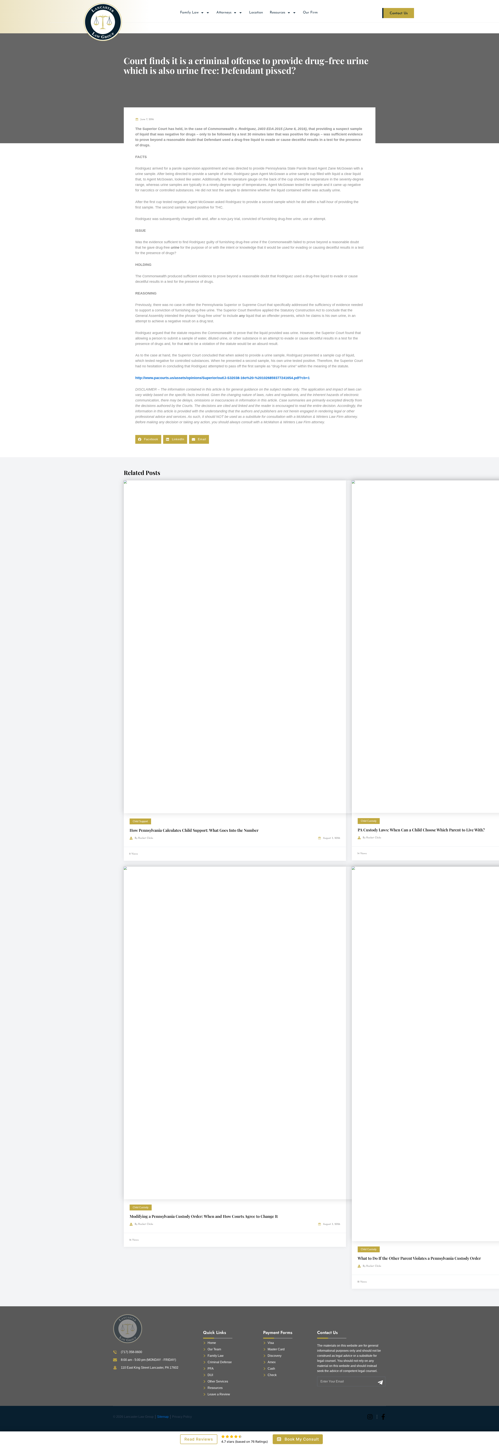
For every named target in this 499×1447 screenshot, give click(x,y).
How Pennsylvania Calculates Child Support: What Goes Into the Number (194, 830)
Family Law (189, 12)
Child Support (140, 821)
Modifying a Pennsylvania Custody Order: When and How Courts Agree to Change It (204, 1216)
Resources (277, 12)
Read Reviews (198, 1439)
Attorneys (223, 12)
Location (256, 12)
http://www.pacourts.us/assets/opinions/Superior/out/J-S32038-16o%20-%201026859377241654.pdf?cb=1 (222, 378)
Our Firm (310, 12)
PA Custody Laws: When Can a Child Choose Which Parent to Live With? (421, 829)
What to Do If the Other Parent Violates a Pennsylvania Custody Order (419, 1258)
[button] (148, 439)
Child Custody (369, 820)
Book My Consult (302, 1439)
